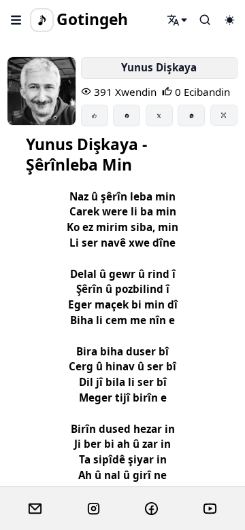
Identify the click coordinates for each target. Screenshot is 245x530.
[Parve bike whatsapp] (191, 115)
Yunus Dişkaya (159, 67)
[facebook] (151, 509)
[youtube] (210, 509)
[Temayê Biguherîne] (229, 19)
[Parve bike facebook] (126, 115)
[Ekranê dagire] (224, 115)
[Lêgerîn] (177, 19)
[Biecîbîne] (94, 115)
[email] (35, 509)
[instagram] (93, 509)
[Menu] (16, 19)
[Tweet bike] (159, 115)
